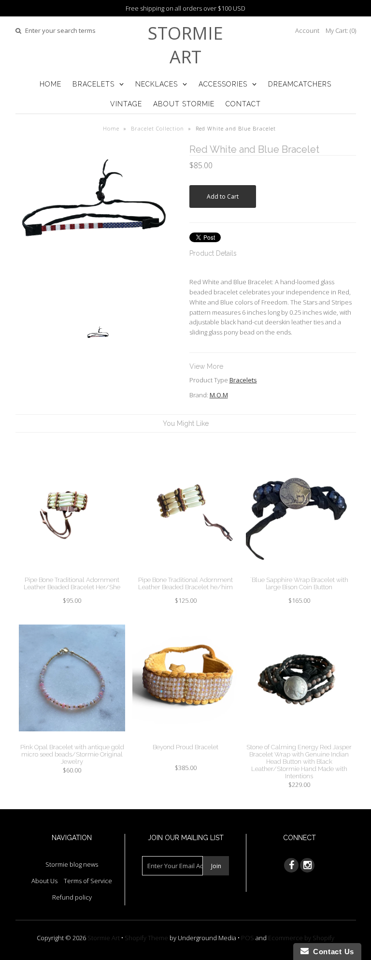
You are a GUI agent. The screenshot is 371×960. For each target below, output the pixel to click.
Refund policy (72, 897)
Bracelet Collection (157, 128)
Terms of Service (88, 880)
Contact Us (331, 951)
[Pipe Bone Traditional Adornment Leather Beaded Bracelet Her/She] (72, 571)
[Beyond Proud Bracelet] (185, 738)
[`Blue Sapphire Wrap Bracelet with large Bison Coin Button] (299, 571)
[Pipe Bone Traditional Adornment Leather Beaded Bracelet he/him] (185, 571)
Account (307, 30)
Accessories (223, 84)
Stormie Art (185, 45)
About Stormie (183, 104)
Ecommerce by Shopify (301, 937)
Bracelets (93, 84)
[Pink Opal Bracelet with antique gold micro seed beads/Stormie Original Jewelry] (72, 738)
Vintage (126, 104)
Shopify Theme (146, 937)
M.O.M (219, 395)
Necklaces (156, 84)
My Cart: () (341, 30)
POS (247, 937)
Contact (243, 104)
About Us (44, 880)
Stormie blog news (71, 864)
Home (50, 84)
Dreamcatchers (299, 84)
